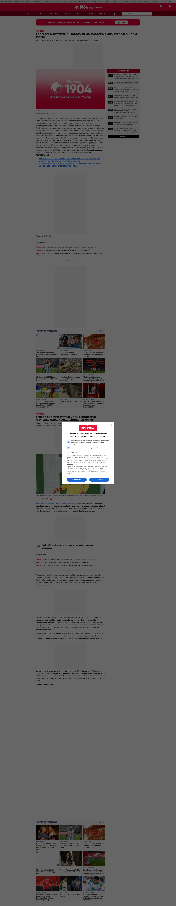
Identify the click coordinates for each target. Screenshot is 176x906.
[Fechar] (111, 425)
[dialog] (88, 453)
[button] (88, 452)
